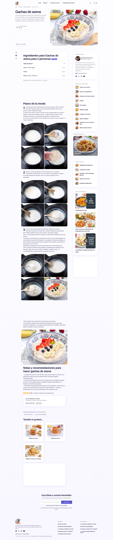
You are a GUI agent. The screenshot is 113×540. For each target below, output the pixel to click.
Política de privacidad (43, 536)
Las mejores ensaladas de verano (66, 529)
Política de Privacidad (56, 507)
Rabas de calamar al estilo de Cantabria (84, 152)
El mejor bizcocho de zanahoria (65, 531)
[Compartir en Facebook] (16, 55)
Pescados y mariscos (81, 138)
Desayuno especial (28, 414)
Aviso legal (50, 536)
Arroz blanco (83, 105)
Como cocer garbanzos (86, 91)
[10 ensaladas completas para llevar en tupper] (85, 240)
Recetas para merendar (40, 414)
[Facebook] (76, 76)
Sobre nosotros (18, 533)
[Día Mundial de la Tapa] (85, 201)
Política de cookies (35, 536)
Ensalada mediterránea (86, 183)
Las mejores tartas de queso (64, 533)
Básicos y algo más (21, 44)
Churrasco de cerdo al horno (87, 96)
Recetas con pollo (62, 524)
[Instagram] (81, 76)
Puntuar (38, 403)
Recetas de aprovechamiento (65, 526)
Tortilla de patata (84, 109)
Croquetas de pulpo (85, 169)
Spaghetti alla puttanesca (86, 165)
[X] (18, 531)
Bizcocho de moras (85, 178)
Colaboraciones (26, 533)
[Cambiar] (54, 59)
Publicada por (29, 412)
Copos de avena (27, 63)
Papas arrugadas (84, 118)
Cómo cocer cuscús (85, 87)
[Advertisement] (44, 474)
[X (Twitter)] (79, 76)
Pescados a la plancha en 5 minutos (88, 529)
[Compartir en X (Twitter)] (16, 52)
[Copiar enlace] (16, 58)
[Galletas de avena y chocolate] (33, 452)
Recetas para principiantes (86, 526)
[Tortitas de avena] (55, 431)
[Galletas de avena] (33, 431)
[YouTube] (84, 76)
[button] (90, 3)
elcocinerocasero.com (87, 58)
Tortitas (82, 100)
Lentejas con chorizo (85, 114)
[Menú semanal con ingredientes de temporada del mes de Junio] (85, 220)
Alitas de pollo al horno (86, 127)
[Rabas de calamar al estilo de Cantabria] (85, 146)
